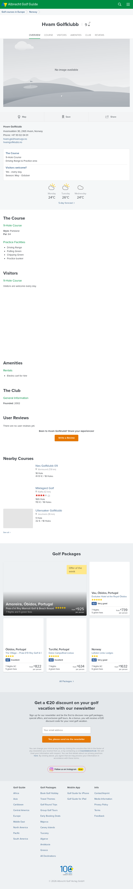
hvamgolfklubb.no (12, 142)
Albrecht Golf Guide (23, 4)
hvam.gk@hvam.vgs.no (15, 139)
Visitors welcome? (16, 167)
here (36, 755)
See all (6, 532)
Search (119, 4)
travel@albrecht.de (88, 750)
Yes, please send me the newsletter (66, 739)
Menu (128, 4)
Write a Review (66, 437)
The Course (12, 153)
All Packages (65, 681)
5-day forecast (66, 202)
